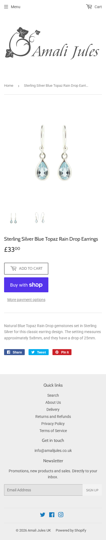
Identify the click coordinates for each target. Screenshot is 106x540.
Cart (98, 7)
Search (53, 395)
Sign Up (92, 490)
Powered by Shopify (71, 530)
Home (8, 85)
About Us (53, 402)
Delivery (53, 409)
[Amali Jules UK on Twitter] (42, 515)
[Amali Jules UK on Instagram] (61, 515)
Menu (15, 7)
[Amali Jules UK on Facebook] (52, 515)
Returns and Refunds (53, 416)
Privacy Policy (53, 423)
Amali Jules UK (39, 530)
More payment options (26, 299)
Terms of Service (53, 431)
